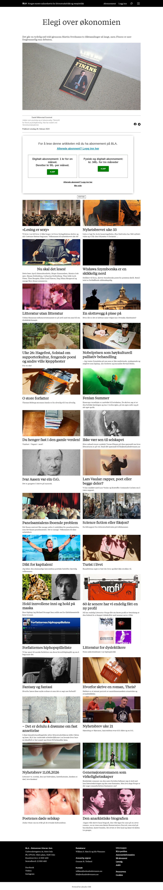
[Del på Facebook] (135, 124)
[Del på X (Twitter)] (138, 124)
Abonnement (110, 3)
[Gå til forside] (25, 3)
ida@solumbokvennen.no (87, 874)
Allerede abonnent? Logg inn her (78, 148)
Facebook (29, 867)
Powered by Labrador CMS (81, 887)
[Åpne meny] (138, 3)
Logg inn (123, 3)
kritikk (81, 197)
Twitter (28, 870)
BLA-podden (121, 851)
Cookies (119, 875)
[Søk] (131, 3)
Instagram (29, 873)
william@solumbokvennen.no (89, 871)
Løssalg (119, 861)
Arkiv (118, 865)
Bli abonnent (121, 858)
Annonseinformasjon (125, 854)
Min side (78, 186)
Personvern (121, 871)
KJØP (52, 172)
